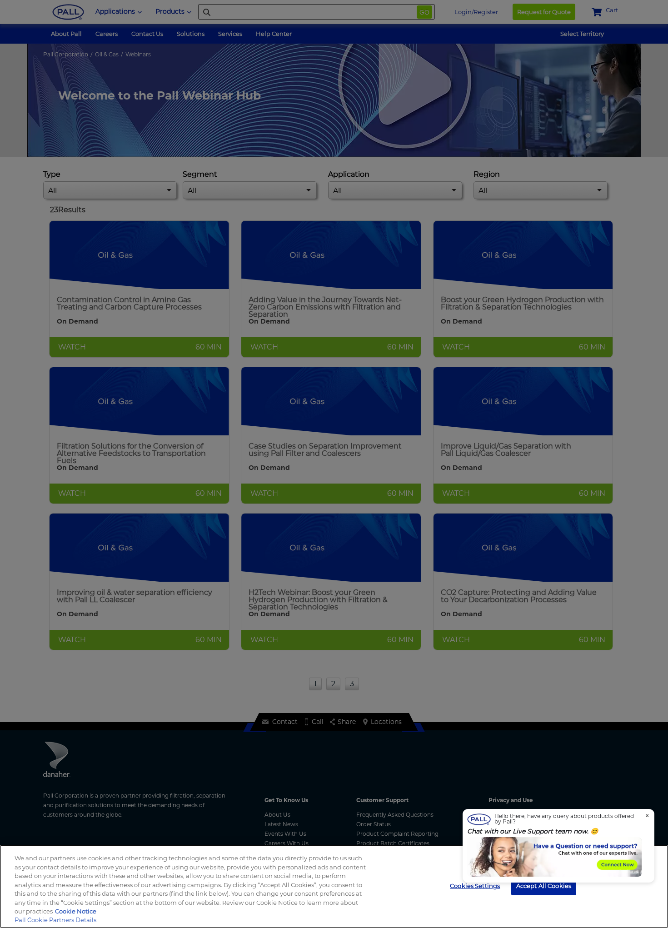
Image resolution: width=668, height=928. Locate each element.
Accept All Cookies (543, 885)
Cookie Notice (75, 911)
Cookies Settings (475, 885)
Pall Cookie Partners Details (55, 919)
